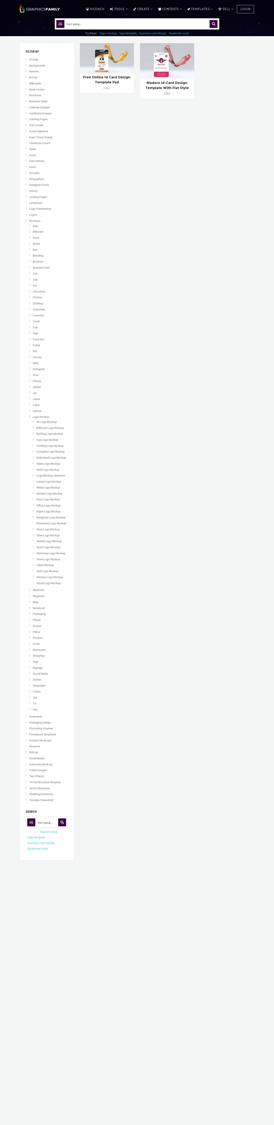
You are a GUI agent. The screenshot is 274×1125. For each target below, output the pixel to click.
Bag (35, 225)
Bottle (36, 243)
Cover (36, 321)
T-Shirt (37, 691)
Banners (34, 71)
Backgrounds (37, 65)
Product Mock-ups (40, 740)
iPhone (37, 381)
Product (38, 637)
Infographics (36, 179)
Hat (35, 351)
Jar (35, 392)
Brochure (38, 261)
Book (36, 237)
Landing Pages (38, 196)
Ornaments (35, 716)
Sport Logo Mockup (48, 547)
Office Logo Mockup (49, 505)
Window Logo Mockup (50, 577)
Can (35, 273)
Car (35, 285)
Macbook (38, 590)
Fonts (32, 155)
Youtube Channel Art (41, 800)
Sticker (37, 679)
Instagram (39, 369)
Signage (38, 667)
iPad (35, 375)
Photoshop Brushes (41, 728)
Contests (170, 9)
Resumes (34, 746)
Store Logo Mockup (48, 559)
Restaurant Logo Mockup (51, 523)
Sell (226, 9)
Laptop (37, 410)
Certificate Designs (40, 113)
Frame (36, 345)
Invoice (33, 190)
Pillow (36, 632)
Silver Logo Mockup (48, 535)
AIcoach (97, 9)
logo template (128, 33)
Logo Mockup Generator (51, 475)
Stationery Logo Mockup (51, 553)
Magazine (38, 596)
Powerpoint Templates (42, 734)
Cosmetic (38, 315)
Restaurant (39, 649)
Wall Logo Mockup (48, 571)
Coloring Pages (38, 119)
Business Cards (38, 101)
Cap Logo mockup (47, 439)
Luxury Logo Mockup (49, 481)
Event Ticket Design (41, 137)
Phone (37, 619)
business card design (152, 33)
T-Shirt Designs (38, 770)
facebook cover (179, 33)
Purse (36, 643)
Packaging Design (40, 722)
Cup (35, 327)
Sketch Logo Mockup (49, 541)
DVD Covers (36, 125)
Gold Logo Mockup (48, 469)
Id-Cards (34, 173)
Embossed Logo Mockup (51, 457)
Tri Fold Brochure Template (45, 782)
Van (35, 709)
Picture (37, 625)
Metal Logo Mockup (48, 487)
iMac (36, 363)
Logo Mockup (41, 416)
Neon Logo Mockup (48, 499)
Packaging (39, 613)
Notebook (39, 608)
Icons (32, 167)
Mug (35, 602)
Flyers (32, 149)
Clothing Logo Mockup (50, 445)
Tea (35, 697)
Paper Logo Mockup (49, 511)
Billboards (35, 83)
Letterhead (35, 202)
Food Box (38, 339)
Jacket (37, 386)
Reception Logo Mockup (51, 517)
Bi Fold (33, 77)
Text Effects (36, 776)
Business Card (41, 267)
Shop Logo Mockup (48, 529)
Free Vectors (36, 160)
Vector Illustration (39, 788)
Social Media (40, 673)
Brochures (35, 95)
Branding (38, 255)
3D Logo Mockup (47, 421)
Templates (200, 9)
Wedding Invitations (41, 794)
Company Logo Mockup (51, 451)
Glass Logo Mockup (48, 463)
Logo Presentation (40, 208)
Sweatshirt (39, 685)
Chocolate (39, 291)
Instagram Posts (39, 184)
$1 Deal (33, 59)
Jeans (36, 399)
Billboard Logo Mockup (50, 427)
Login (245, 9)
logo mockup (108, 33)
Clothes (37, 297)
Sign (35, 661)
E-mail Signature (38, 131)
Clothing (38, 303)
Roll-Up (33, 752)
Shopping (38, 655)
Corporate (39, 309)
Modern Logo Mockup (50, 493)
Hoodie (37, 357)
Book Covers (36, 89)
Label (36, 405)
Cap (35, 279)
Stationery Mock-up (40, 764)
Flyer (35, 333)
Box (35, 249)
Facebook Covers (39, 143)
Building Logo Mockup (50, 433)
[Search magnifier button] (214, 24)
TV (34, 703)
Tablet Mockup (45, 565)
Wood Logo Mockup (49, 583)
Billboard (38, 231)
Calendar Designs (39, 107)
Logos (33, 214)
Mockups (34, 220)
